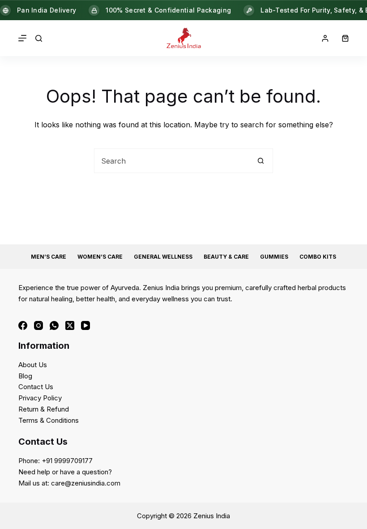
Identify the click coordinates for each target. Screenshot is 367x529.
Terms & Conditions (48, 420)
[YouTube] (85, 325)
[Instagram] (38, 325)
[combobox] (171, 160)
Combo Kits (317, 256)
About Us (32, 364)
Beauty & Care (226, 256)
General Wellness (163, 256)
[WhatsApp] (54, 325)
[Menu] (22, 38)
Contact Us (35, 386)
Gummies (274, 256)
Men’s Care (48, 256)
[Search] (38, 38)
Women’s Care (100, 256)
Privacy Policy (40, 398)
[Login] (325, 38)
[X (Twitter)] (69, 325)
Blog (25, 376)
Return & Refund (43, 409)
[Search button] (261, 161)
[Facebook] (22, 325)
